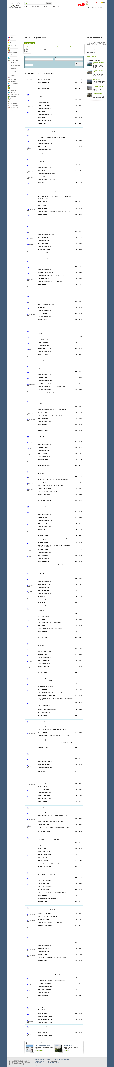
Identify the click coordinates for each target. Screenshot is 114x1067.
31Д (28, 183)
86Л (28, 466)
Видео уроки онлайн (39, 1065)
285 (27, 673)
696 (27, 978)
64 (27, 355)
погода (26, 49)
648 (27, 949)
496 (27, 890)
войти (88, 7)
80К (28, 442)
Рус (99, 2)
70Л (28, 372)
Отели (53, 6)
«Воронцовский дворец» (97, 93)
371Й (28, 772)
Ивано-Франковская (13, 55)
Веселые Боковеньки (15, 65)
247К (28, 649)
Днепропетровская (15, 42)
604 (27, 914)
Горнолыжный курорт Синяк (42, 1045)
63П (28, 349)
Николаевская (14, 83)
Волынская (13, 39)
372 (27, 784)
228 (27, 643)
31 (27, 171)
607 (27, 920)
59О (28, 320)
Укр (104, 2)
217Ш (28, 608)
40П (28, 244)
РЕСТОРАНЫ (62, 1059)
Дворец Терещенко (69, 1045)
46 (27, 285)
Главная (26, 38)
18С (28, 112)
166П (28, 573)
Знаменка (13, 69)
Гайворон (13, 66)
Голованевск (13, 68)
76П (28, 431)
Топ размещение (38, 1062)
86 (27, 460)
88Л (28, 506)
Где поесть (73, 46)
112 (27, 530)
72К (28, 401)
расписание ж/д (28, 51)
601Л (28, 907)
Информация (27, 46)
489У (28, 861)
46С (28, 291)
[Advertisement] (57, 22)
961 (27, 984)
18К (28, 118)
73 (27, 413)
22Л (28, 141)
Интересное (33, 6)
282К (28, 661)
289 (27, 678)
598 (27, 902)
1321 (28, 1020)
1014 (28, 1007)
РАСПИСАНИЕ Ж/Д (39, 1059)
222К (28, 626)
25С (28, 154)
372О (28, 778)
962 (27, 996)
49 (27, 302)
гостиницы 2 (43, 49)
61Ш (28, 337)
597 (27, 896)
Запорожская (13, 52)
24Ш (28, 147)
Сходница (90, 40)
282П (28, 667)
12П (28, 94)
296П (28, 703)
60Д (28, 326)
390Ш (28, 802)
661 (27, 955)
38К (28, 226)
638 (27, 937)
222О (28, 620)
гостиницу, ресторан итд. (53, 1063)
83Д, (28, 448)
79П (28, 436)
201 (27, 597)
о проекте (90, 2)
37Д (28, 209)
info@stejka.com (21, 1063)
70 (27, 366)
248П (28, 655)
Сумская (12, 92)
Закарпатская (14, 50)
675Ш (28, 967)
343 (27, 727)
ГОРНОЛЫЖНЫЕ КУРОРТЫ (51, 1059)
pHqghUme (13, 37)
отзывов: (66, 1050)
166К (28, 579)
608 (27, 926)
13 (27, 106)
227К (28, 632)
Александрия (13, 62)
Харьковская (13, 96)
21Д (28, 124)
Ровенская (13, 90)
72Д (28, 396)
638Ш (28, 943)
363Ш (28, 753)
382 (27, 790)
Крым (11, 77)
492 (27, 872)
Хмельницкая (14, 101)
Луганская (13, 79)
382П (28, 796)
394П (28, 825)
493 (27, 878)
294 (27, 690)
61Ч (28, 343)
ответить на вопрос (91, 56)
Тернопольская (14, 94)
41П (28, 267)
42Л (28, 273)
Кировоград (13, 71)
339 (27, 716)
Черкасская (13, 103)
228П (28, 638)
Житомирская (14, 47)
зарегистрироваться (97, 7)
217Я (28, 614)
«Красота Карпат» (97, 79)
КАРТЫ (67, 1059)
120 (27, 536)
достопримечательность (53, 1062)
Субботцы (13, 75)
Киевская (12, 58)
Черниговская (14, 105)
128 (27, 556)
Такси (57, 6)
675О (28, 961)
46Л (28, 296)
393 (27, 813)
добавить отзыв (39, 1050)
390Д (28, 807)
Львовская (13, 81)
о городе (26, 48)
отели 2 (41, 48)
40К (28, 238)
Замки (43, 6)
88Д (28, 512)
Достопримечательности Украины (36, 1043)
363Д (28, 759)
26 (27, 165)
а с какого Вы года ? (91, 49)
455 (27, 855)
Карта (39, 6)
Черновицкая (14, 107)
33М (28, 194)
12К (28, 83)
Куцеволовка (13, 72)
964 (27, 1002)
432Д (28, 849)
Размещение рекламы (39, 1061)
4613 (28, 1033)
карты (25, 50)
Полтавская (13, 88)
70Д (28, 378)
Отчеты (26, 6)
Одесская (12, 86)
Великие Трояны (14, 63)
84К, (28, 454)
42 (27, 279)
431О (28, 837)
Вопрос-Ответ (91, 52)
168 (27, 591)
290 (27, 684)
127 (27, 550)
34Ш (28, 202)
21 (27, 135)
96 (27, 524)
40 (27, 232)
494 (27, 884)
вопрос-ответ (27, 52)
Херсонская (13, 99)
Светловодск (13, 74)
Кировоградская (14, 60)
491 (27, 867)
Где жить (42, 46)
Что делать (58, 46)
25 (27, 159)
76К (28, 419)
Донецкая (13, 45)
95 (27, 518)
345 (27, 733)
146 (27, 568)
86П (28, 495)
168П (28, 585)
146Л (28, 562)
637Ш (28, 932)
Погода (48, 6)
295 (27, 696)
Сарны (89, 48)
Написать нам (91, 4)
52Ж (28, 308)
